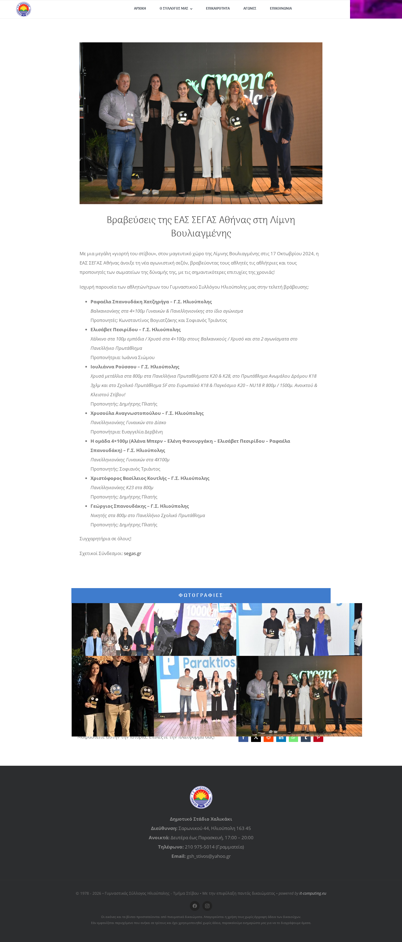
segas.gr (132, 553)
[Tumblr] (305, 737)
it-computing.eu (312, 893)
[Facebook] (243, 737)
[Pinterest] (318, 737)
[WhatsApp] (293, 737)
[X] (256, 737)
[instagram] (207, 906)
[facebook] (195, 906)
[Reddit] (268, 737)
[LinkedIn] (281, 737)
